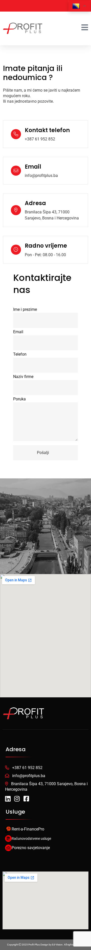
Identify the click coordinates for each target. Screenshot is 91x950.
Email (18, 331)
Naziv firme (23, 376)
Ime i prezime (25, 309)
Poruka (19, 399)
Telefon (20, 354)
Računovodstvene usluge (31, 839)
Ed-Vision (57, 944)
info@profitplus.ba (41, 175)
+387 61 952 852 (40, 139)
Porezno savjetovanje (31, 847)
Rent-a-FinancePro (28, 829)
